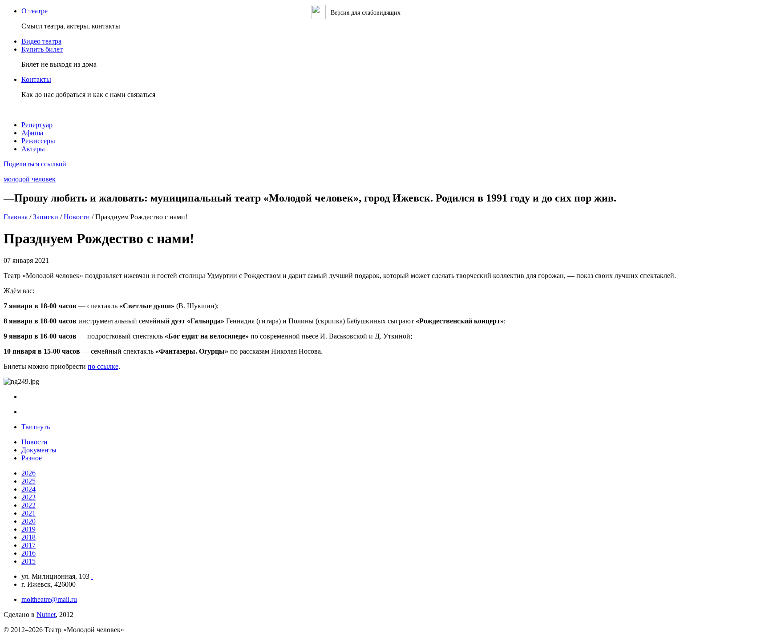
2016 (28, 553)
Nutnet (46, 614)
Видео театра (41, 41)
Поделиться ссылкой (35, 164)
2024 (28, 489)
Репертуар (37, 125)
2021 (28, 513)
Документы (39, 450)
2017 (28, 545)
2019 (28, 529)
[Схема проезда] (92, 576)
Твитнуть (35, 427)
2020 (28, 521)
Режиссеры (38, 141)
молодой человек (30, 179)
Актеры (33, 149)
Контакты (36, 79)
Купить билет (42, 49)
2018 (28, 537)
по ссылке (103, 366)
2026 (28, 473)
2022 (28, 505)
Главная (16, 217)
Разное (31, 458)
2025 (28, 481)
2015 (28, 561)
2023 (28, 497)
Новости (77, 217)
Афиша (32, 133)
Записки (45, 217)
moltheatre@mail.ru (49, 599)
